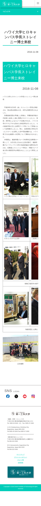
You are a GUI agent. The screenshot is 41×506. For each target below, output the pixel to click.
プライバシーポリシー (20, 457)
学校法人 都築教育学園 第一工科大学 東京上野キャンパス (20, 472)
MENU (38, 3)
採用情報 (20, 462)
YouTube (25, 401)
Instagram (33, 401)
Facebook (7, 401)
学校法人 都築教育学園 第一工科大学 (11, 4)
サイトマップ (20, 454)
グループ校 (20, 460)
